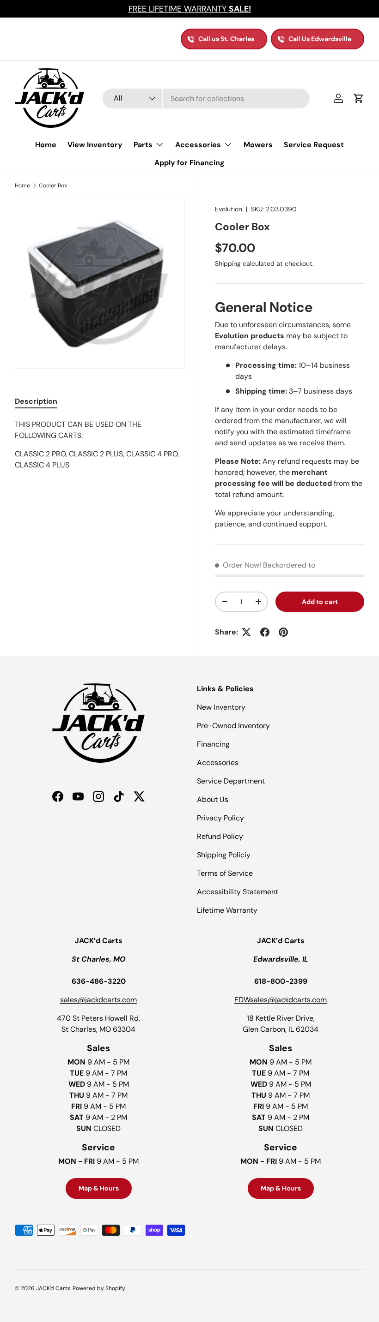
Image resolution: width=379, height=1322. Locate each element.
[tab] (36, 401)
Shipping (228, 263)
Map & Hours (99, 1188)
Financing (213, 744)
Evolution (228, 209)
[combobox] (206, 98)
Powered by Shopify (99, 1288)
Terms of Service (225, 873)
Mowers (258, 145)
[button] (358, 98)
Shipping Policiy (224, 855)
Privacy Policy (220, 818)
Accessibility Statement (237, 892)
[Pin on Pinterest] (283, 632)
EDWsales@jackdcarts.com (280, 1000)
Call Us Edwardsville (319, 39)
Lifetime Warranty (227, 910)
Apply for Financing (189, 162)
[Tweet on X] (246, 632)
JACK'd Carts (53, 1288)
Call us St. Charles (226, 39)
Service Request (314, 145)
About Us (212, 799)
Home (45, 145)
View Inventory (94, 145)
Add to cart (320, 602)
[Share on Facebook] (265, 632)
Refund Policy (220, 836)
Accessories (217, 762)
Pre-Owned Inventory (233, 725)
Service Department (231, 781)
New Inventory (221, 707)
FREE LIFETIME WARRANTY (189, 9)
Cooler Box (53, 185)
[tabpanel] (100, 454)
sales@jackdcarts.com (98, 1000)
